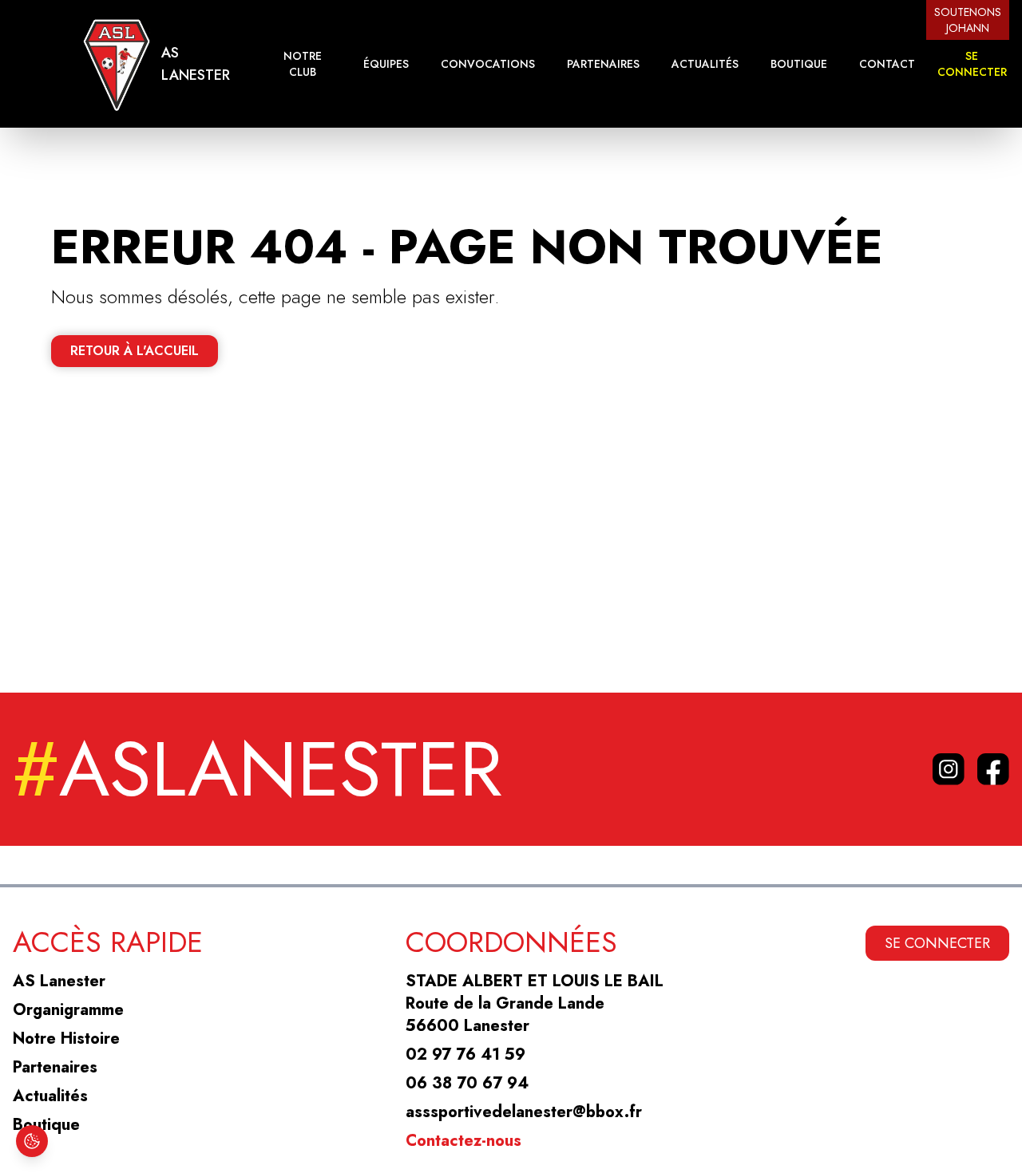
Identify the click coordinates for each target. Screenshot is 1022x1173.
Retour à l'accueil (134, 351)
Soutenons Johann (967, 20)
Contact (887, 64)
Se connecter (972, 64)
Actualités (705, 64)
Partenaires (603, 64)
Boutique (798, 64)
